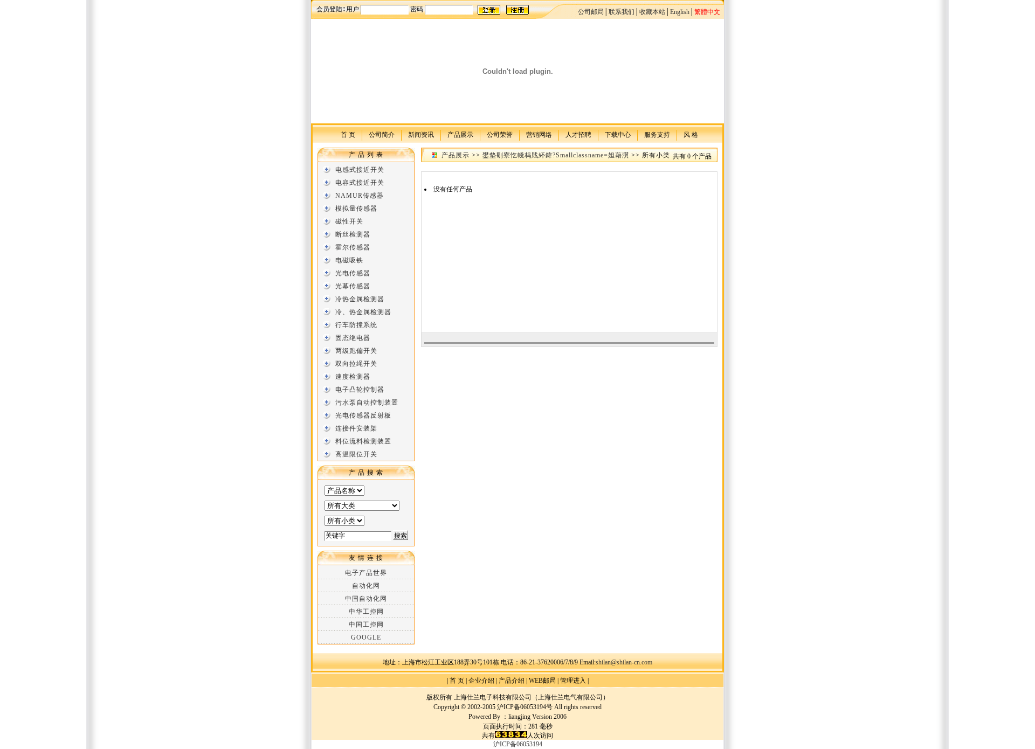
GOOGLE (366, 637)
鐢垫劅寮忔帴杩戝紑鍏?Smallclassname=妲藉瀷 (555, 155)
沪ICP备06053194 (517, 744)
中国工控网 (366, 624)
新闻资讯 (421, 134)
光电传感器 (352, 273)
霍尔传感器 (352, 247)
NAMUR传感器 (359, 195)
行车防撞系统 (356, 325)
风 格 (691, 134)
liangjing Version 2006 (537, 716)
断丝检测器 (352, 234)
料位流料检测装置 (363, 441)
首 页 (348, 134)
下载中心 (618, 134)
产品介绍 (512, 680)
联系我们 (621, 12)
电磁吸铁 (349, 260)
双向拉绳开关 (356, 363)
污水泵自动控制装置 (366, 402)
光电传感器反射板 (363, 415)
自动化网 (366, 586)
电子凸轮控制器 (359, 389)
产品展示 (460, 134)
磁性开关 (349, 221)
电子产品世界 (366, 573)
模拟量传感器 (356, 208)
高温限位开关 (356, 454)
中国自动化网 (366, 598)
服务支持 (657, 134)
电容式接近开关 (359, 182)
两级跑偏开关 (356, 351)
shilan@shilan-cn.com (624, 662)
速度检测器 (352, 376)
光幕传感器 (352, 286)
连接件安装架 (356, 428)
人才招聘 (578, 134)
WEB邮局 (542, 680)
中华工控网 (366, 611)
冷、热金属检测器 (363, 312)
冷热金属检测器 (359, 299)
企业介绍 (481, 680)
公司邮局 (591, 12)
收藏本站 (652, 12)
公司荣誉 (500, 134)
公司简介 (382, 134)
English (679, 12)
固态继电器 (352, 338)
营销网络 (539, 134)
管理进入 (573, 680)
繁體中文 (707, 12)
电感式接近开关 (359, 170)
